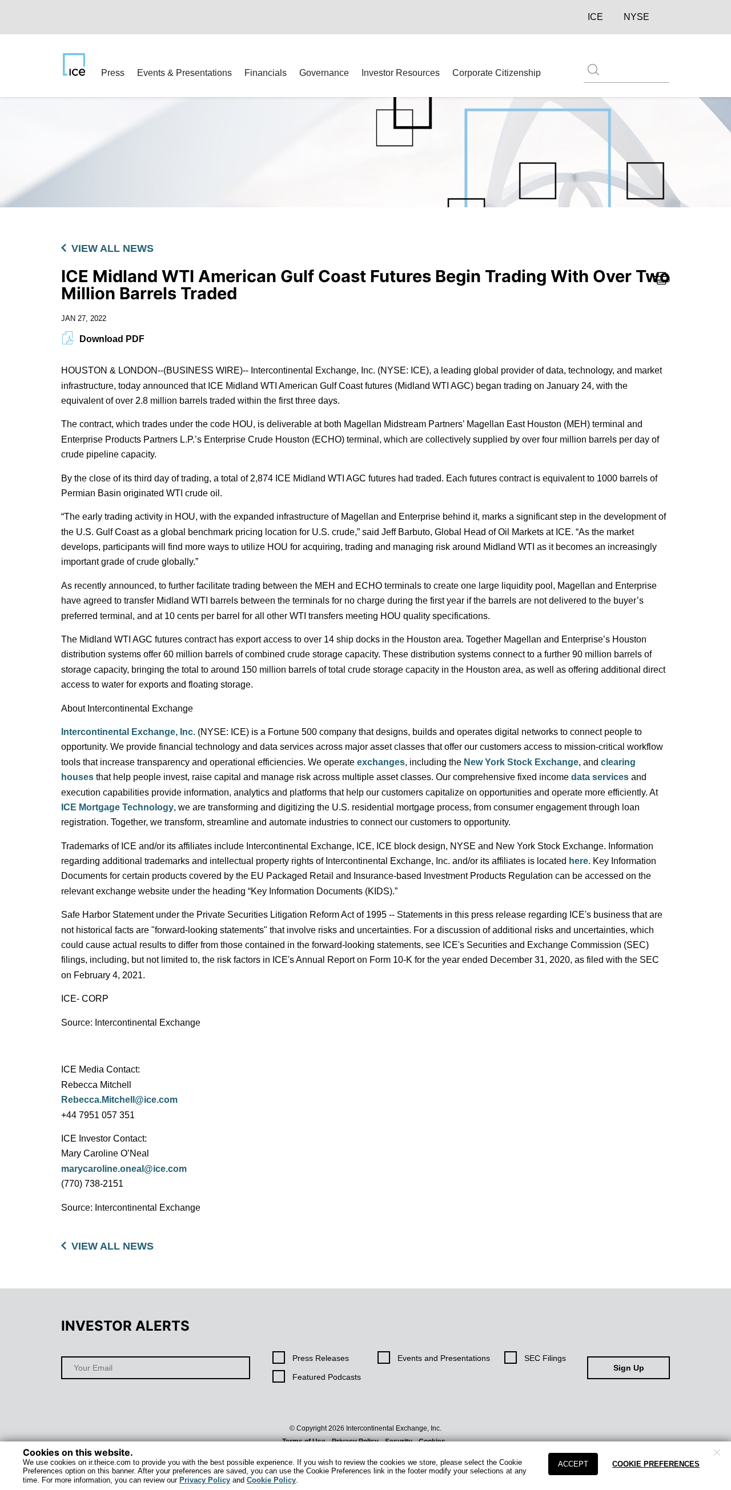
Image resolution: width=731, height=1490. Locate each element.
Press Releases (320, 1358)
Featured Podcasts (326, 1376)
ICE (595, 17)
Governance (324, 73)
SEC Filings (545, 1358)
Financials (265, 73)
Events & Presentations (184, 73)
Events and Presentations (443, 1358)
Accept (573, 1464)
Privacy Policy (204, 1480)
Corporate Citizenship (496, 73)
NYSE (636, 17)
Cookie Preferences (656, 1464)
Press (112, 73)
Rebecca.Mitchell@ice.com (119, 1100)
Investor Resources (401, 73)
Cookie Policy (271, 1480)
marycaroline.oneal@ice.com (124, 1169)
